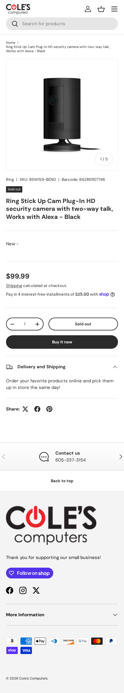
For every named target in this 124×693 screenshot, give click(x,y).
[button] (101, 9)
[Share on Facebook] (37, 409)
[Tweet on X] (25, 409)
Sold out (83, 324)
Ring (10, 179)
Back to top (62, 480)
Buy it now (62, 342)
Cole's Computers (33, 678)
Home (10, 42)
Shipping (14, 285)
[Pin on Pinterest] (49, 409)
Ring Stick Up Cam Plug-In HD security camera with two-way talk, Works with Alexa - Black (58, 49)
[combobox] (62, 23)
